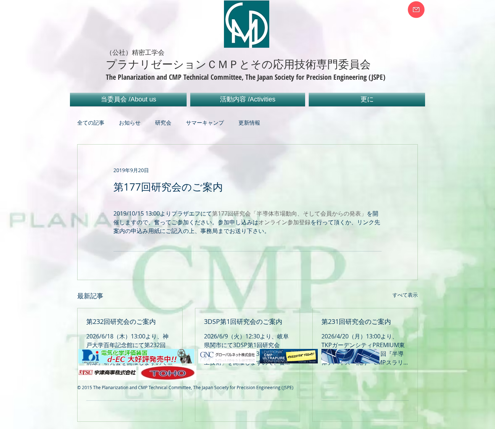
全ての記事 (90, 122)
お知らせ (130, 122)
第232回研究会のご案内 (121, 321)
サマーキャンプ (205, 122)
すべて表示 (405, 294)
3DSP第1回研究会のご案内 (243, 321)
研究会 (163, 122)
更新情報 (249, 122)
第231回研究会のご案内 (356, 321)
